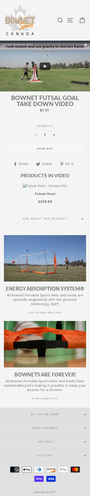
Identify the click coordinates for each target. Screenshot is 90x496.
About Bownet (45, 428)
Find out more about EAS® (45, 312)
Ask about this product (45, 218)
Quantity (45, 126)
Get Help (45, 442)
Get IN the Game (45, 414)
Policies (44, 455)
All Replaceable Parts (45, 398)
